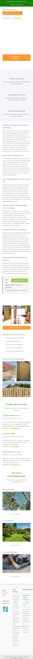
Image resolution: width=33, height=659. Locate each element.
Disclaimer (26, 657)
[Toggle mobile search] (26, 9)
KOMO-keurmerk (19, 223)
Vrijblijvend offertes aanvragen (26, 597)
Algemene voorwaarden (18, 657)
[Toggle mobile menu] (29, 9)
